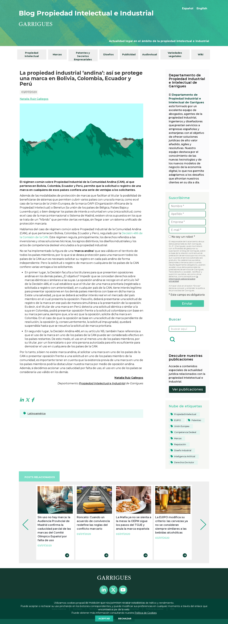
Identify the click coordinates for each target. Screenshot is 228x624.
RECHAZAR (124, 618)
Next (200, 520)
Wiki (200, 54)
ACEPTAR (104, 618)
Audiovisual (149, 54)
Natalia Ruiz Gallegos (34, 98)
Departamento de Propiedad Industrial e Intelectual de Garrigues (186, 98)
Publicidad (129, 54)
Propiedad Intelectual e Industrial (102, 383)
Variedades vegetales (175, 54)
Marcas (57, 54)
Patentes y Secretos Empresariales (83, 56)
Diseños (108, 54)
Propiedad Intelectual (32, 54)
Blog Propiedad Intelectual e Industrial (86, 13)
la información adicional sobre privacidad (183, 278)
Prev (23, 520)
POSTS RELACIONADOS (40, 477)
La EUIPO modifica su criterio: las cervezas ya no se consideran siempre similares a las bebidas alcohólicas (171, 525)
